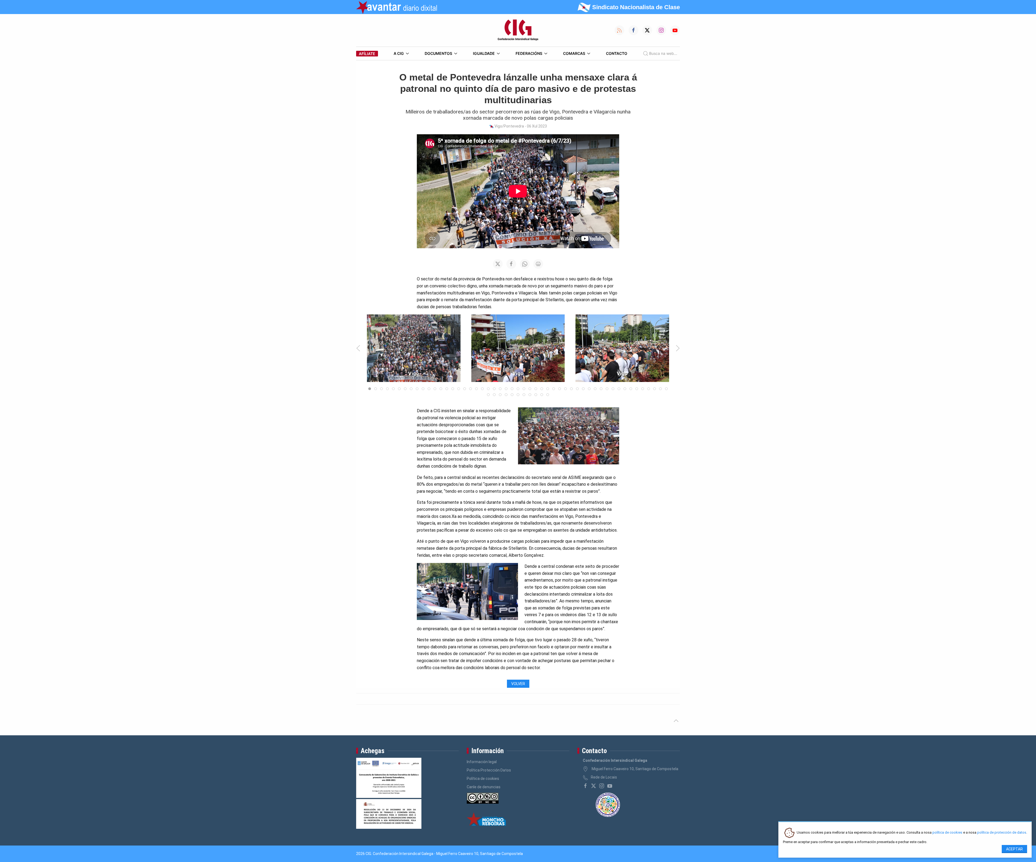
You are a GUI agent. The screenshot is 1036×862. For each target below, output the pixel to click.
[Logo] (518, 30)
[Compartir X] (498, 264)
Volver (518, 684)
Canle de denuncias (483, 787)
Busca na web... (663, 53)
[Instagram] (601, 786)
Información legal (482, 762)
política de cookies (947, 833)
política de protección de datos (1001, 833)
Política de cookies (483, 778)
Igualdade (484, 53)
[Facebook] (585, 786)
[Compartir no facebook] (511, 264)
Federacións (529, 53)
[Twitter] (593, 786)
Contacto (616, 53)
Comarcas (574, 53)
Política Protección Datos (489, 770)
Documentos (438, 53)
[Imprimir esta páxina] (538, 264)
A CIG (399, 53)
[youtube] (609, 786)
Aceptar (1014, 849)
